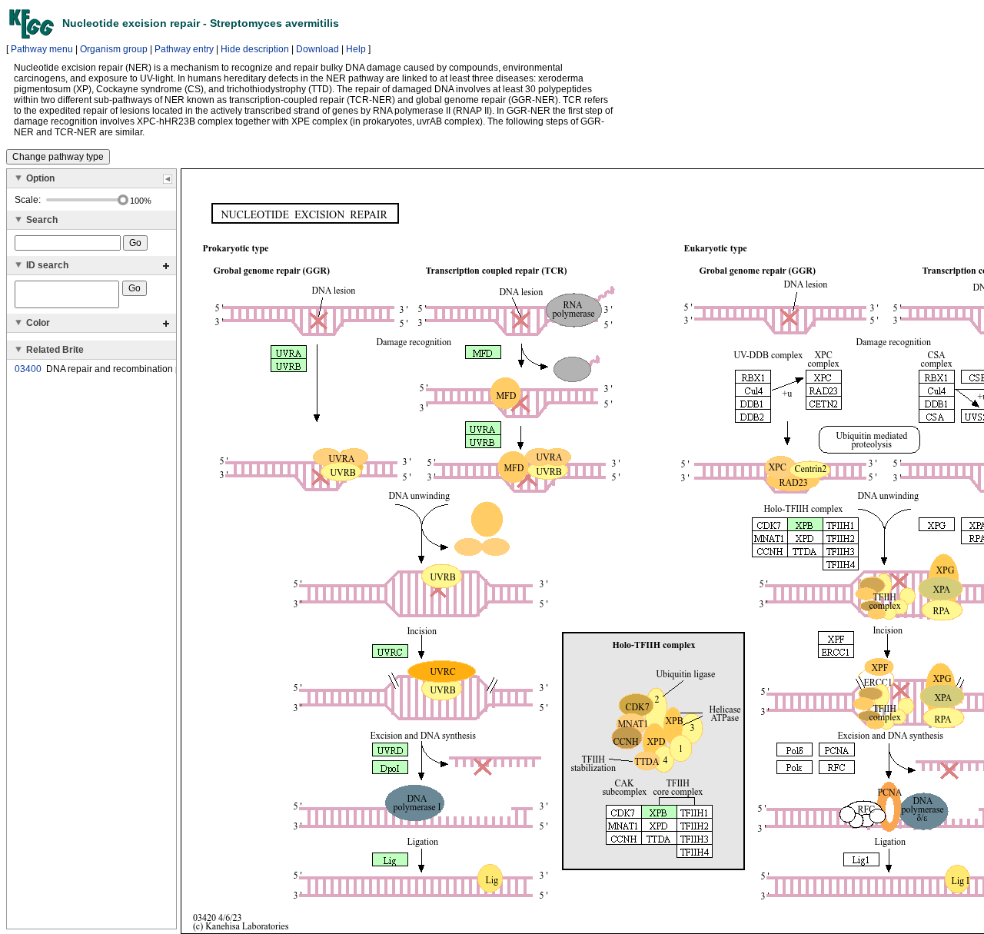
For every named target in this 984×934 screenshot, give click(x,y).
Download (317, 49)
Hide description (255, 49)
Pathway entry (184, 49)
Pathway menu (42, 49)
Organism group (114, 49)
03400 (28, 369)
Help (356, 49)
